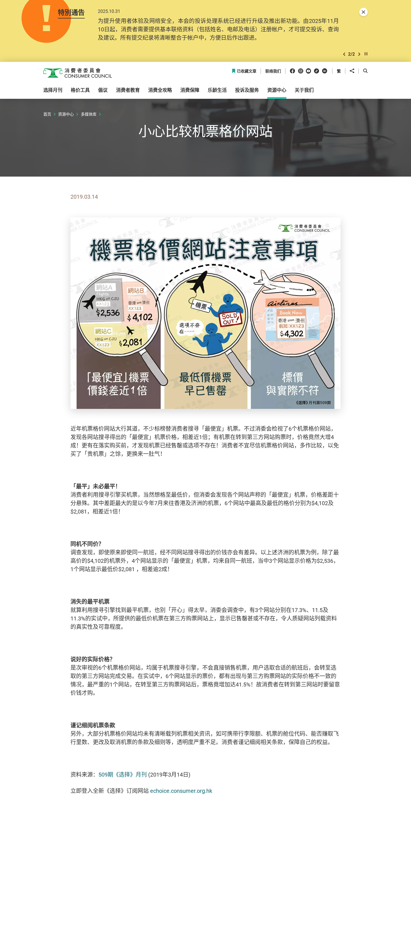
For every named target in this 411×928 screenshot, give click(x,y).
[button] (344, 54)
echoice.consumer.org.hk (181, 791)
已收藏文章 (246, 71)
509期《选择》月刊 (122, 774)
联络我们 (273, 71)
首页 (47, 114)
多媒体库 (88, 114)
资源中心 (66, 114)
